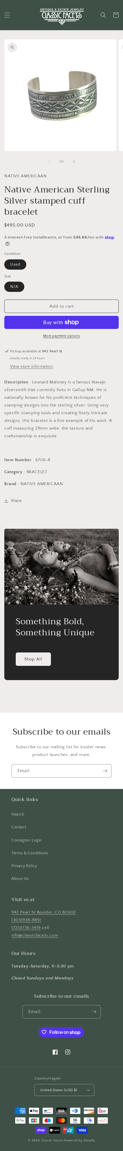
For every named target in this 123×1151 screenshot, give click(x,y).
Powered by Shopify (79, 1140)
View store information (31, 366)
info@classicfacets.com (34, 935)
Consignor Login (26, 840)
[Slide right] (74, 161)
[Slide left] (49, 161)
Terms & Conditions (29, 853)
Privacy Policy (24, 866)
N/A (14, 286)
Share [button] (16, 501)
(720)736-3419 (26, 927)
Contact (18, 827)
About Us (20, 879)
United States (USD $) (58, 1090)
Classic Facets (52, 1140)
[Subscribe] (105, 771)
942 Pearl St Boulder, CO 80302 (43, 912)
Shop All (33, 659)
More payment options (61, 336)
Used (15, 264)
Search (18, 814)
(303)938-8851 (26, 920)
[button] (7, 15)
